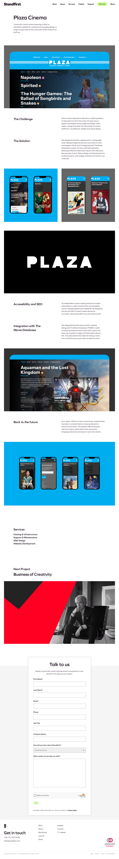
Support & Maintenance (25, 537)
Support (91, 4)
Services (71, 4)
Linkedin (62, 832)
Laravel (41, 836)
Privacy (97, 853)
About (62, 4)
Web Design (19, 540)
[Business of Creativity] (59, 612)
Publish (81, 4)
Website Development (24, 543)
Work (54, 4)
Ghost (40, 839)
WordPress (42, 832)
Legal (91, 853)
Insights (60, 825)
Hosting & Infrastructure (25, 534)
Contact (60, 829)
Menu (112, 4)
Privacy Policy (72, 810)
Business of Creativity (33, 574)
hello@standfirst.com (12, 841)
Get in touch (102, 4)
